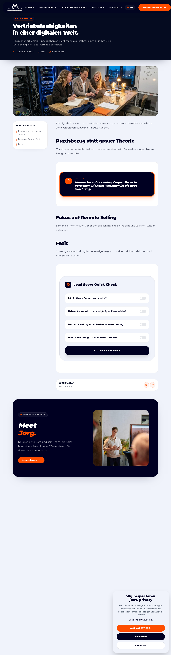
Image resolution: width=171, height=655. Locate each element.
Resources (97, 7)
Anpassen (141, 645)
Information (114, 7)
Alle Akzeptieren (140, 628)
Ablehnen (141, 636)
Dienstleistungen (46, 7)
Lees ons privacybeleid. (141, 620)
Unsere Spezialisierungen (73, 7)
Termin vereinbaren (154, 7)
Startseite (29, 7)
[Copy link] (152, 385)
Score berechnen (107, 350)
